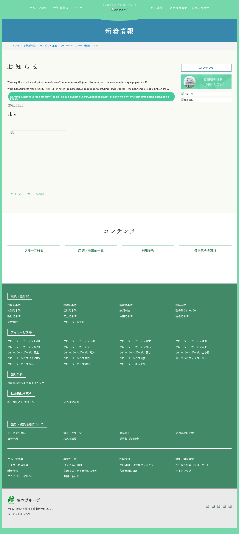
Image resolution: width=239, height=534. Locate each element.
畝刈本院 (125, 310)
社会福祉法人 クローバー (22, 402)
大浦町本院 (14, 310)
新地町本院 (14, 316)
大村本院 (12, 322)
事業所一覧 (70, 459)
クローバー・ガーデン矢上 (191, 347)
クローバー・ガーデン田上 (23, 352)
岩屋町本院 (14, 305)
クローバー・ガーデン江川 (79, 341)
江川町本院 (70, 310)
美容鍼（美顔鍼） (130, 438)
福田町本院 (126, 316)
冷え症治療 (70, 438)
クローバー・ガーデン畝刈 (191, 341)
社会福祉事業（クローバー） (192, 465)
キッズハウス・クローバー (191, 358)
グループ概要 (15, 459)
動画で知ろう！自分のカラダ (80, 470)
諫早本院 (181, 305)
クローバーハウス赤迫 (76, 358)
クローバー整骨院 (73, 322)
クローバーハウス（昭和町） (24, 358)
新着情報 (12, 470)
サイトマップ (183, 470)
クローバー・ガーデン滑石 (135, 347)
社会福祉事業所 (21, 393)
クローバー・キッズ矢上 (134, 364)
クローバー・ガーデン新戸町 (24, 347)
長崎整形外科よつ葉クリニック (25, 383)
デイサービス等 (21, 332)
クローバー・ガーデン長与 (135, 352)
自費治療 (12, 438)
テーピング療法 (16, 433)
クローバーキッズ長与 (20, 364)
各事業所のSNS (128, 470)
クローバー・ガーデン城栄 (135, 341)
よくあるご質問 (72, 465)
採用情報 (125, 459)
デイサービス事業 (17, 465)
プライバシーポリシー (20, 476)
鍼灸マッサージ (72, 433)
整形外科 (17, 374)
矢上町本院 (70, 316)
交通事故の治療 (185, 433)
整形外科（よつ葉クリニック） (138, 465)
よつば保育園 (71, 402)
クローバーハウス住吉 (133, 358)
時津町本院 (70, 305)
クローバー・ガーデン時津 (79, 352)
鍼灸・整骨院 (20, 296)
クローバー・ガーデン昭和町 (24, 341)
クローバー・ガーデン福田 (27, 194)
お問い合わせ (71, 476)
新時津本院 (126, 305)
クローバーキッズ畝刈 (76, 364)
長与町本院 (182, 316)
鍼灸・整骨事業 (185, 459)
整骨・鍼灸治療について (27, 424)
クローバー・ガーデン (76, 347)
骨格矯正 (125, 433)
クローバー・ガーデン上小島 (192, 352)
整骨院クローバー (186, 310)
